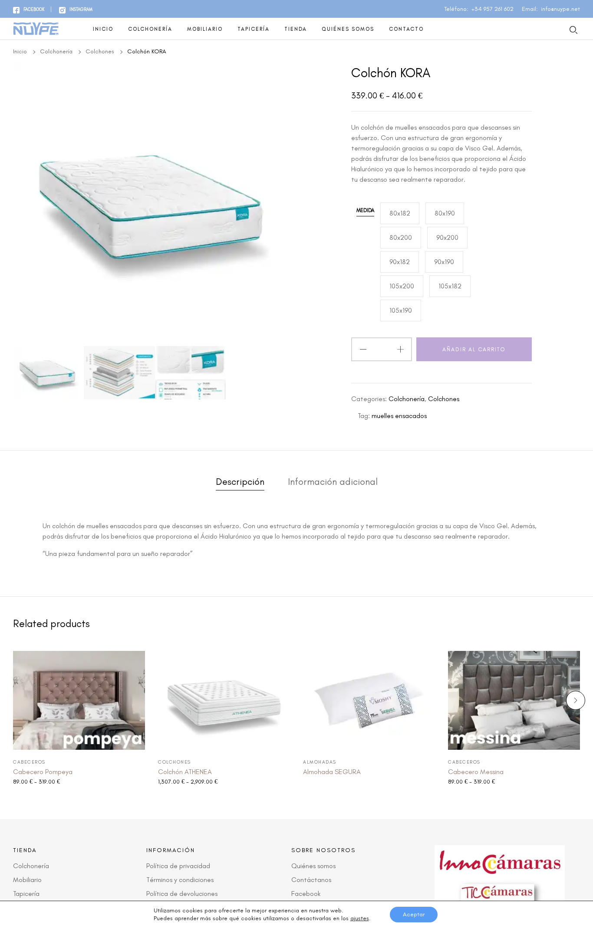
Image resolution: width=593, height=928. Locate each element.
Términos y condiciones (180, 880)
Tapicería (253, 29)
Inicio (103, 29)
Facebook (305, 893)
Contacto (406, 29)
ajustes (359, 918)
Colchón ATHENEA (185, 772)
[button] (575, 700)
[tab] (240, 483)
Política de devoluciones (181, 893)
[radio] (400, 213)
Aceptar (414, 914)
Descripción (240, 482)
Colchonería (150, 29)
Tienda (295, 29)
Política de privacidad (178, 866)
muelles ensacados (399, 416)
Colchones (100, 51)
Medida (365, 210)
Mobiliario (205, 29)
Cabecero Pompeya (42, 772)
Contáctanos (311, 880)
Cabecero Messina (476, 772)
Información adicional (333, 482)
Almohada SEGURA (332, 772)
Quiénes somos (348, 29)
